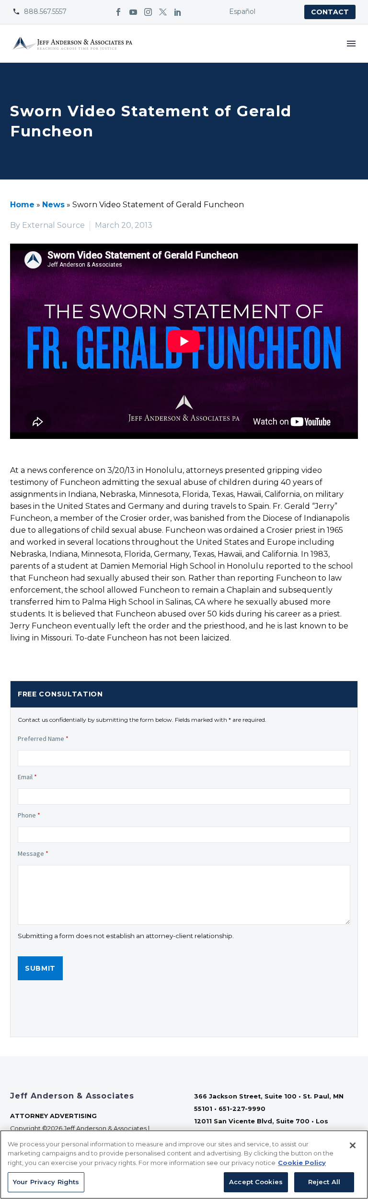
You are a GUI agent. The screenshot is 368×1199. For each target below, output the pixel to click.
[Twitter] (163, 12)
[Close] (352, 1145)
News (53, 204)
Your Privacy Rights (46, 1182)
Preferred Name (43, 738)
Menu (351, 43)
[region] (184, 1164)
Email (27, 777)
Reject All (324, 1182)
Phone (29, 815)
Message (33, 853)
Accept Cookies (256, 1182)
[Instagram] (148, 12)
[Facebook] (118, 12)
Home (22, 204)
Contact (330, 12)
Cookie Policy (302, 1162)
